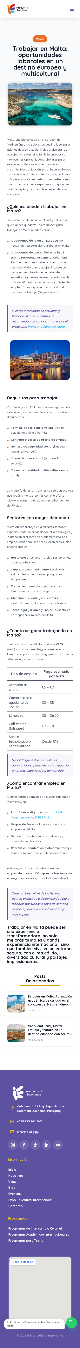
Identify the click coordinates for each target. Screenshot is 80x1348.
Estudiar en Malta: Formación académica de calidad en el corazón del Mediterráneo (50, 1000)
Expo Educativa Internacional (30, 1200)
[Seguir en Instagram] (13, 1145)
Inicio (12, 1169)
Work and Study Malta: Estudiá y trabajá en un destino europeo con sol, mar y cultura (50, 1032)
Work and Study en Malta (46, 326)
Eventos (14, 1194)
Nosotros (15, 1176)
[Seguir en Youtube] (58, 1145)
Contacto (15, 1206)
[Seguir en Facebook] (24, 1145)
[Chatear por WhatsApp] (71, 1322)
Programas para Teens (25, 1240)
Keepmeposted (21, 817)
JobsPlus (59, 812)
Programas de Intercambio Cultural (35, 1228)
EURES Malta (43, 817)
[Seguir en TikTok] (35, 1145)
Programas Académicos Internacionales (38, 1234)
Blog (12, 1188)
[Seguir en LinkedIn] (46, 1145)
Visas (12, 1182)
